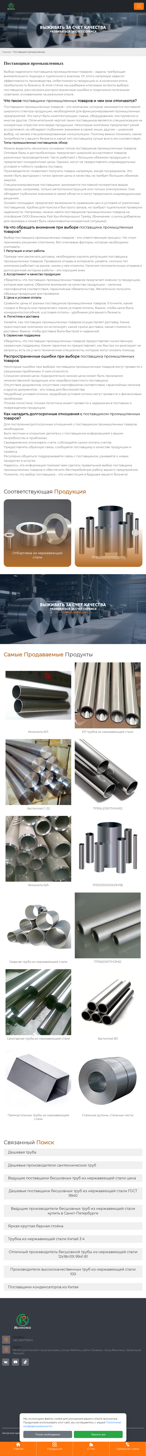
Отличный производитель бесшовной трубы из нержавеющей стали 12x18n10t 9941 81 (73, 1254)
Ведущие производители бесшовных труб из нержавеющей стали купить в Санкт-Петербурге (73, 1210)
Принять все (98, 1434)
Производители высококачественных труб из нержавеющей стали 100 (73, 1271)
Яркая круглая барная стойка (35, 1226)
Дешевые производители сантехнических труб (52, 1165)
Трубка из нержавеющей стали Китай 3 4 (46, 1239)
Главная (6, 52)
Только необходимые (47, 1434)
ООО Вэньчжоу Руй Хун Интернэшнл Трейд (56, 216)
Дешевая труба (22, 1152)
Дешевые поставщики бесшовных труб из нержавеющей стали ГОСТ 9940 (73, 1193)
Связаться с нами (127, 1446)
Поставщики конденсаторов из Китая (43, 1287)
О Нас (91, 1446)
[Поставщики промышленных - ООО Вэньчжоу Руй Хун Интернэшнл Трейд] (11, 6)
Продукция (54, 1446)
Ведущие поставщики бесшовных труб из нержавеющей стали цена (72, 1178)
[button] (135, 532)
